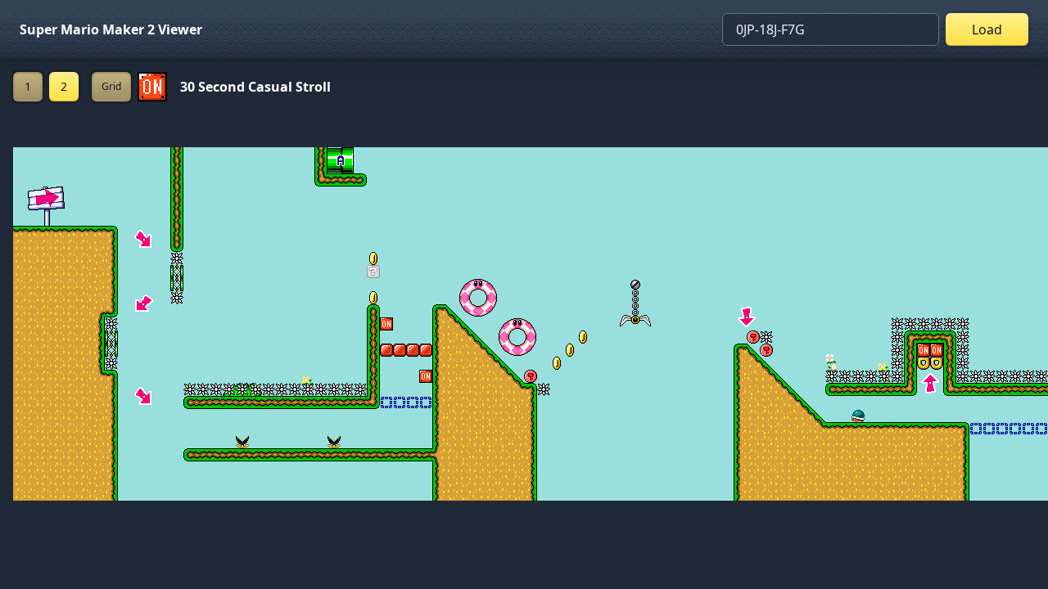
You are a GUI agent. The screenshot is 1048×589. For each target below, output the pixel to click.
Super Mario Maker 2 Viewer (111, 29)
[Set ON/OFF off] (152, 86)
